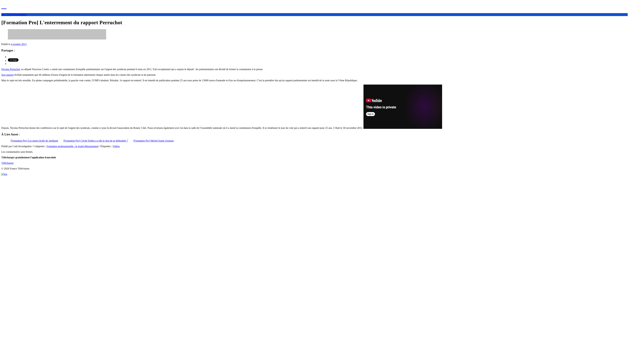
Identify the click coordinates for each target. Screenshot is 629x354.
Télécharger (7, 163)
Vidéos (116, 146)
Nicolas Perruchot (10, 69)
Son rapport (7, 74)
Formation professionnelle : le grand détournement (72, 146)
